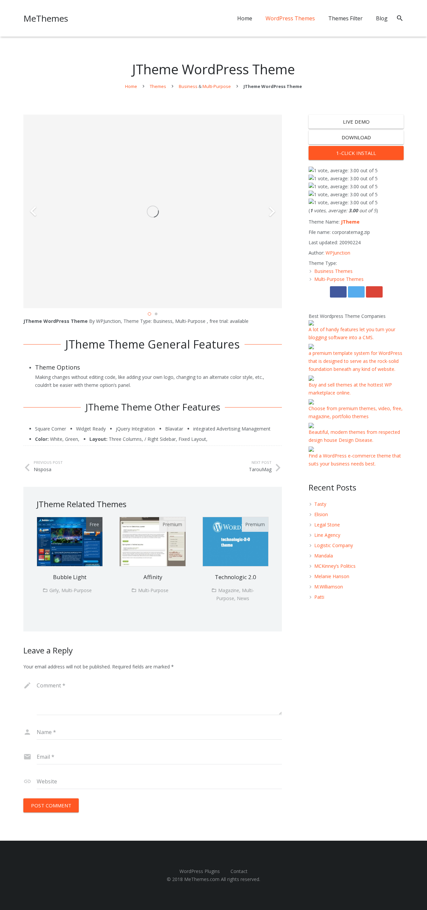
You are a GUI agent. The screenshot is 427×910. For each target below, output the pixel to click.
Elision (321, 514)
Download (356, 137)
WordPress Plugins (199, 871)
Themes (158, 86)
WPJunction (338, 253)
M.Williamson (328, 586)
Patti (319, 597)
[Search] (399, 18)
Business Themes (333, 271)
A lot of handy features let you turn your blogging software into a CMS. (352, 333)
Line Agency (327, 535)
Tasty (320, 504)
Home (131, 86)
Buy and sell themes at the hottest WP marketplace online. (350, 389)
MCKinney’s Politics (335, 566)
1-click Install (356, 153)
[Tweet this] (356, 292)
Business (188, 86)
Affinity (152, 577)
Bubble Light (69, 577)
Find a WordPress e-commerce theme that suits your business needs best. (355, 460)
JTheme (350, 222)
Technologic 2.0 (235, 577)
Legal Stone (327, 524)
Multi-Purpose (216, 86)
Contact (239, 871)
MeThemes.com (202, 879)
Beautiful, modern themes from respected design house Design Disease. (354, 436)
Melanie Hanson (331, 576)
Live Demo (356, 121)
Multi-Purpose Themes (339, 279)
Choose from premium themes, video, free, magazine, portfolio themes (356, 412)
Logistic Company (333, 545)
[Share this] (338, 292)
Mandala (323, 555)
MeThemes (45, 18)
